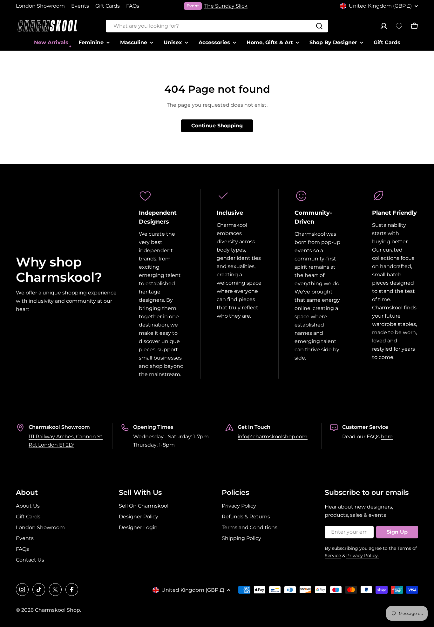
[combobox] (217, 26)
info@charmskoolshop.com (273, 437)
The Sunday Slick (226, 6)
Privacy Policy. (362, 555)
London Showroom (40, 6)
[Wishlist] (399, 26)
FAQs (132, 6)
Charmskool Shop (57, 610)
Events (80, 6)
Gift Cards (107, 6)
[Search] (319, 26)
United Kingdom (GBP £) (380, 6)
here (387, 437)
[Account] (384, 26)
